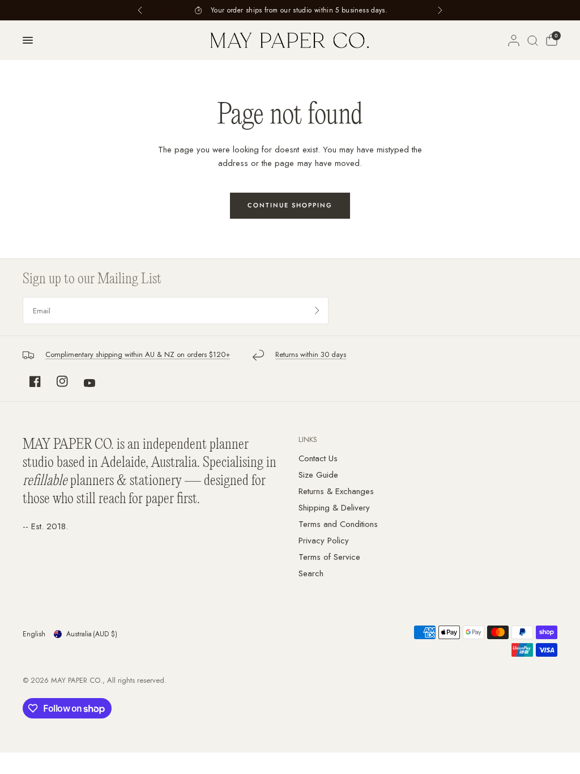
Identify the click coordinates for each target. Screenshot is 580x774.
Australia (91, 634)
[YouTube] (89, 383)
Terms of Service (329, 557)
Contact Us (318, 458)
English (34, 634)
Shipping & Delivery (334, 507)
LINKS (307, 439)
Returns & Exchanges (336, 491)
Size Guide (318, 475)
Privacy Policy (323, 540)
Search (310, 573)
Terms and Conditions (338, 524)
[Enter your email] (317, 310)
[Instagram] (62, 381)
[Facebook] (35, 381)
